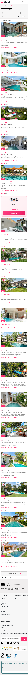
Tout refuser (15, 672)
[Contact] (18, 2)
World (16, 598)
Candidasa (4, 440)
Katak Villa (4, 349)
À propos (3, 598)
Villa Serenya (4, 234)
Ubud (3, 40)
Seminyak (4, 266)
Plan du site (3, 603)
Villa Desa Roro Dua (6, 181)
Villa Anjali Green (5, 264)
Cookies (3, 627)
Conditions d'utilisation (6, 624)
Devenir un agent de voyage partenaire (5, 617)
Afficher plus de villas (14, 573)
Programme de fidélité (6, 614)
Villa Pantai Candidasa (7, 439)
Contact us (14, 213)
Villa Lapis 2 (4, 152)
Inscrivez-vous (24, 638)
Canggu (3, 70)
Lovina (3, 124)
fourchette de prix (7, 16)
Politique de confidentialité (7, 625)
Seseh (3, 326)
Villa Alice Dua (5, 499)
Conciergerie (4, 604)
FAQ (2, 601)
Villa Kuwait (4, 92)
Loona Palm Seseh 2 (6, 324)
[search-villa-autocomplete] (20, 2)
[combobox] (9, 13)
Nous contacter (4, 599)
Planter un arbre (4, 609)
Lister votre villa (4, 606)
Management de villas (6, 608)
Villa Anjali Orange (6, 294)
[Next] (25, 30)
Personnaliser (6, 672)
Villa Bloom (4, 122)
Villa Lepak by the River (7, 379)
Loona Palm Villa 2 (6, 69)
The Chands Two (5, 529)
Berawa (3, 154)
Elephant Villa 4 (5, 39)
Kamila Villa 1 (4, 409)
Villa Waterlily (4, 559)
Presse (2, 612)
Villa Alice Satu (5, 469)
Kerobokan (4, 94)
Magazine (3, 611)
